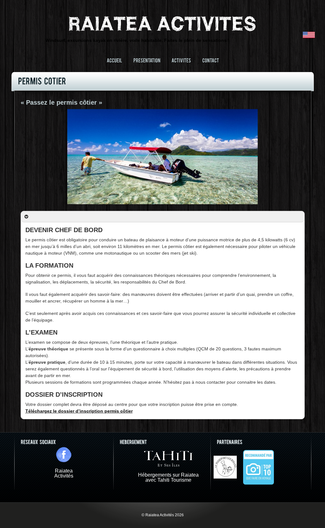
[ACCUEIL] (114, 60)
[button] (162, 216)
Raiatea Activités (63, 473)
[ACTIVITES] (181, 60)
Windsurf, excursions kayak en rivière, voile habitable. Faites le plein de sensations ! (137, 40)
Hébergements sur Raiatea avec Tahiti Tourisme (168, 477)
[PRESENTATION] (146, 60)
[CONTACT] (210, 60)
